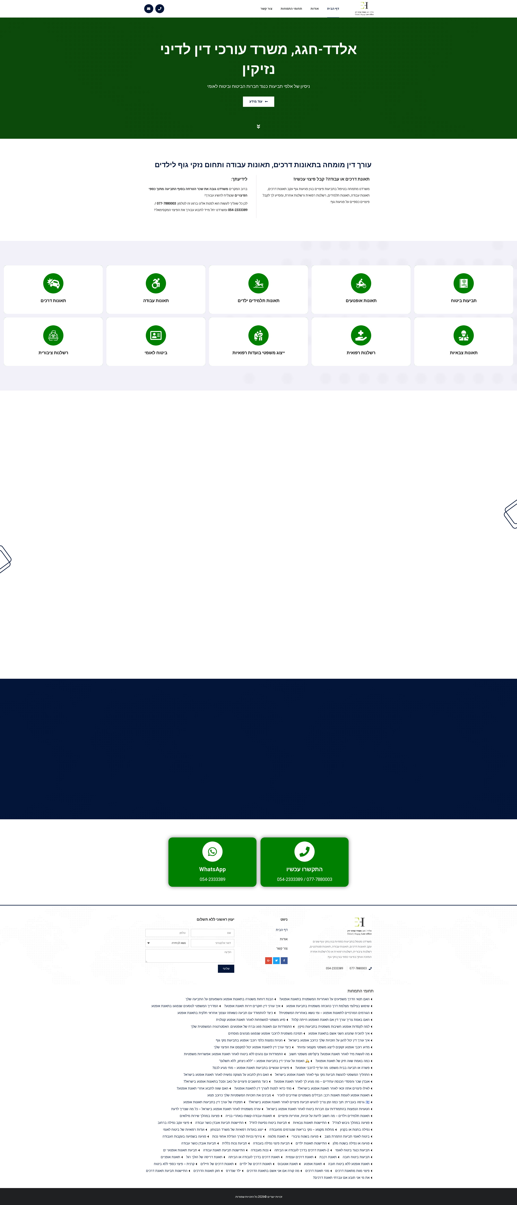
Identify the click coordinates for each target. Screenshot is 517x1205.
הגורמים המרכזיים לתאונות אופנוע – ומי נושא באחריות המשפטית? (324, 1013)
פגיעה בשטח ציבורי (305, 1136)
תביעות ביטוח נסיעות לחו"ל (268, 1123)
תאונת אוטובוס (288, 1164)
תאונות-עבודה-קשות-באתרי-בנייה (249, 1116)
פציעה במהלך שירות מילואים (200, 1116)
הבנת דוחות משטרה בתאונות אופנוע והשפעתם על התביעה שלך (229, 999)
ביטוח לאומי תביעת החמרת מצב (347, 1136)
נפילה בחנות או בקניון (355, 1129)
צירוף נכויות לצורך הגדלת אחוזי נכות (237, 1136)
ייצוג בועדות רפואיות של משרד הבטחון (236, 1129)
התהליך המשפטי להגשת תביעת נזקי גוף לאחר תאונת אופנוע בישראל (322, 1075)
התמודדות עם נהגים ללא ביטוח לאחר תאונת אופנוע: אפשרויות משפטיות (233, 1054)
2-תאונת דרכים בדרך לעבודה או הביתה (301, 1150)
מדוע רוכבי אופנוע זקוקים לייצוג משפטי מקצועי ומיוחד (333, 1047)
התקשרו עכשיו (304, 869)
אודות (315, 9)
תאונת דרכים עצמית (299, 1157)
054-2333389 (290, 879)
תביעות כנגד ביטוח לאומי (352, 1150)
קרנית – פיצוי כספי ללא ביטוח (174, 1164)
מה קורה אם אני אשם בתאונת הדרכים (273, 1171)
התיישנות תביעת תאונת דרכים (166, 1171)
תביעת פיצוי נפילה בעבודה (271, 1143)
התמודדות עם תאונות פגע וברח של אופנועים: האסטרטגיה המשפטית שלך (241, 1026)
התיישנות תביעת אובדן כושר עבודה (219, 1123)
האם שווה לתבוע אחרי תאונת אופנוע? (202, 1088)
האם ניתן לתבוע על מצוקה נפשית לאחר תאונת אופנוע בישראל (226, 1075)
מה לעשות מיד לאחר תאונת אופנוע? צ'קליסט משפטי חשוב (329, 1054)
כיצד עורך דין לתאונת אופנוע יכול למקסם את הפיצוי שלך (252, 1047)
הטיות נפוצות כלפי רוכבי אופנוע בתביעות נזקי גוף (249, 1040)
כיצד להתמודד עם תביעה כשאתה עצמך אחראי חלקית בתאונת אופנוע (225, 1013)
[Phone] (159, 8)
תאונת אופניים (170, 1157)
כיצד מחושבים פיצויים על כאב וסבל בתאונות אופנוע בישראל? (226, 1081)
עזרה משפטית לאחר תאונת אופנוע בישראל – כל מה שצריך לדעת (216, 1109)
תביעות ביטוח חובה (356, 1157)
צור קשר (266, 9)
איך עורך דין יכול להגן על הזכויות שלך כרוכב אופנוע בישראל (329, 1040)
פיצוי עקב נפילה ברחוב (173, 1123)
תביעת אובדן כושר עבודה (198, 1143)
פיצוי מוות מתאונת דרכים (352, 1171)
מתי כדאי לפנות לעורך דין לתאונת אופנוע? (262, 1088)
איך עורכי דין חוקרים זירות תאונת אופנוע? (252, 1006)
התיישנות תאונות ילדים (311, 1143)
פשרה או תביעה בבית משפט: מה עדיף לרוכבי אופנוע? (332, 1068)
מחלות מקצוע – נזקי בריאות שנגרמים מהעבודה (301, 1129)
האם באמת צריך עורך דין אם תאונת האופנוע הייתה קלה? (330, 1020)
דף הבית (333, 9)
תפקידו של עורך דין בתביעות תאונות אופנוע (213, 1102)
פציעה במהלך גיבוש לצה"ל (351, 1123)
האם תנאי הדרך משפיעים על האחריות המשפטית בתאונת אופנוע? (324, 999)
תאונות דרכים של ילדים (256, 1164)
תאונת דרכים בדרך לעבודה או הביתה (254, 1157)
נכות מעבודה (259, 1150)
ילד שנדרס (233, 1171)
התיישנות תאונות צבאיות (310, 1123)
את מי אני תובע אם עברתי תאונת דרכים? (341, 1178)
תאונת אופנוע (313, 1164)
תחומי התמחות (291, 9)
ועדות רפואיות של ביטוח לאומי (183, 1129)
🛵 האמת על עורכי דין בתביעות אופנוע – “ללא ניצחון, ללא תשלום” (264, 1061)
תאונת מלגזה (277, 1136)
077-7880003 (319, 879)
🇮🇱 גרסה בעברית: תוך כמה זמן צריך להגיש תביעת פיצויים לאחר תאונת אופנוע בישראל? (309, 1102)
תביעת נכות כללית (234, 1143)
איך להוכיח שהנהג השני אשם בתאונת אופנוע (339, 1033)
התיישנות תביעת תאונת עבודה (224, 1150)
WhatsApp (212, 869)
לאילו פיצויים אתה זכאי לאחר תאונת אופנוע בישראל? (333, 1088)
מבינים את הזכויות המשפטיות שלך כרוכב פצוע (239, 1095)
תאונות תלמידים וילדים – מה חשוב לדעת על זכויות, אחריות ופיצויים (324, 1116)
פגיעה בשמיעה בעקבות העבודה (184, 1136)
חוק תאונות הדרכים (206, 1171)
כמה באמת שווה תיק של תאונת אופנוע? (342, 1061)
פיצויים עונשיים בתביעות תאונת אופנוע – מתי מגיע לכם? (250, 1068)
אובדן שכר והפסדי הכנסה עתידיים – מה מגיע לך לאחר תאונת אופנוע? (322, 1081)
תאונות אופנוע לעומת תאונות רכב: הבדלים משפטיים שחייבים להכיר (323, 1095)
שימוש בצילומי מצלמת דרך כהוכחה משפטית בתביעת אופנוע (328, 1006)
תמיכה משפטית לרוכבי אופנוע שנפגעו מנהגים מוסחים (265, 1033)
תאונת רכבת (328, 1157)
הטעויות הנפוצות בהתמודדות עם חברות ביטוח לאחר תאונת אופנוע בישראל (318, 1109)
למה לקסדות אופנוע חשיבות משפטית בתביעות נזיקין (334, 1026)
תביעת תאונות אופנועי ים (180, 1150)
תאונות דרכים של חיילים (217, 1164)
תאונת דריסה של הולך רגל (204, 1157)
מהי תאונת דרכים (317, 1171)
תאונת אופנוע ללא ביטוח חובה (349, 1164)
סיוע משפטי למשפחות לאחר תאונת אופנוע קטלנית (250, 1020)
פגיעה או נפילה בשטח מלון (351, 1143)
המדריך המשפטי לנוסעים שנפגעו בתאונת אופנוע (184, 1006)
